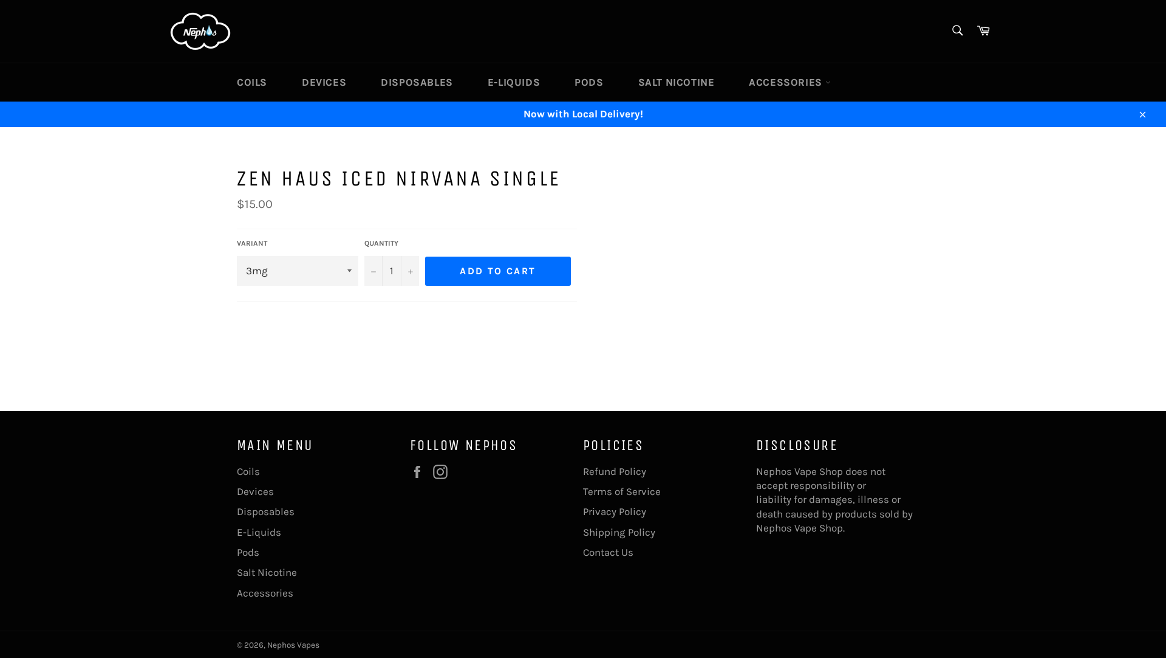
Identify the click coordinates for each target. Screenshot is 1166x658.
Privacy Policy (614, 511)
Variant (252, 243)
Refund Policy (614, 471)
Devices (324, 82)
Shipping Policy (619, 532)
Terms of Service (622, 491)
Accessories (787, 82)
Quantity (381, 243)
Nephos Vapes (293, 644)
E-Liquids (514, 82)
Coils (252, 82)
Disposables (417, 82)
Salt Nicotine (676, 82)
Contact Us (608, 552)
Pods (588, 82)
